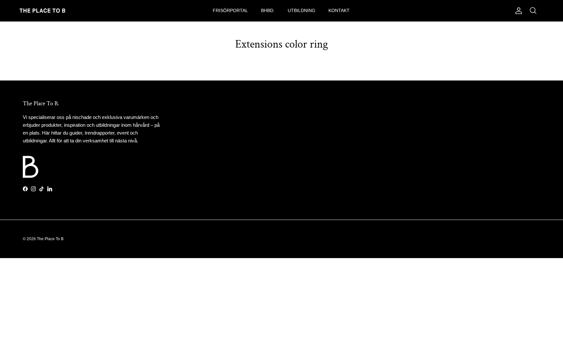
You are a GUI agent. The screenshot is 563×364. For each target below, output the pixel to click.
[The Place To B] (42, 10)
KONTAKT (339, 10)
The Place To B (50, 239)
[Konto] (517, 11)
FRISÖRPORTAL (230, 10)
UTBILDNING (301, 10)
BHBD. (268, 10)
